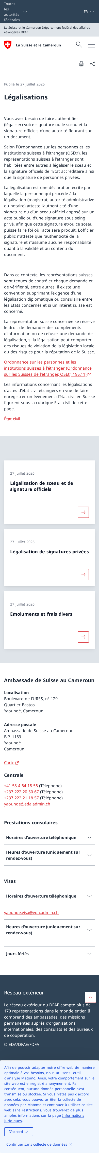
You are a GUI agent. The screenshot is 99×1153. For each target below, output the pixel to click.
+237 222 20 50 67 (21, 792)
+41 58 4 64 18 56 (21, 785)
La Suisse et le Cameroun (38, 45)
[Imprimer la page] (81, 63)
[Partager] (92, 63)
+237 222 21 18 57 (21, 798)
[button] (90, 997)
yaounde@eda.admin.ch (27, 804)
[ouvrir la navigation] (91, 45)
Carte (9, 762)
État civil (12, 419)
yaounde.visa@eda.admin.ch (31, 912)
